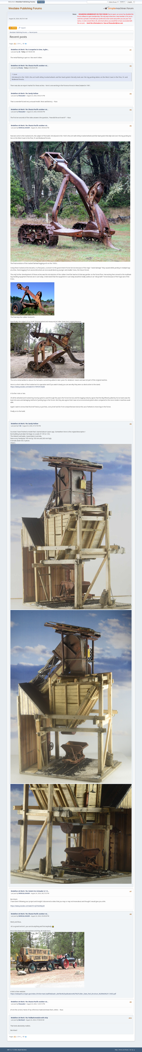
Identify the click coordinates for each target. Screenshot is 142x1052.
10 (23, 44)
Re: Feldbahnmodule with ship (37, 1018)
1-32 (20, 426)
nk (19, 52)
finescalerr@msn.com (116, 23)
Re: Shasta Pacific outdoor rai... (37, 66)
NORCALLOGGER (24, 128)
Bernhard (22, 1020)
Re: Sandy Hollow (32, 93)
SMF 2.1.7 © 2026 (12, 1049)
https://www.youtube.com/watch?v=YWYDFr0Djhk (27, 387)
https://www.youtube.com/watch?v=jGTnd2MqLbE (27, 906)
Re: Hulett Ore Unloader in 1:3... (37, 891)
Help (116, 1050)
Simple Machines (22, 1049)
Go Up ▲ (132, 1050)
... (21, 44)
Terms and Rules (123, 1050)
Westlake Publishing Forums (25, 8)
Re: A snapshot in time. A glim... (37, 50)
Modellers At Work (17, 50)
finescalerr (22, 96)
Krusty (21, 68)
